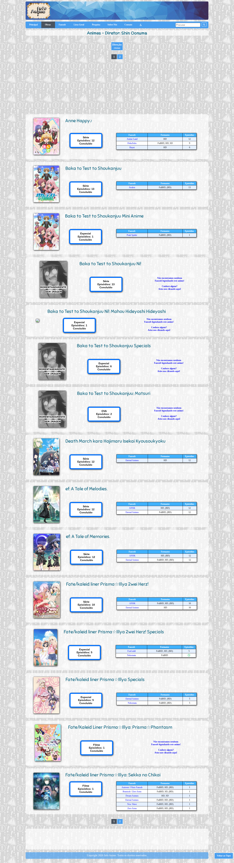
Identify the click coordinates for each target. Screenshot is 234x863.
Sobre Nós (112, 24)
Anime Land (132, 139)
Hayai (132, 147)
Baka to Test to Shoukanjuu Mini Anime (104, 216)
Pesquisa (96, 24)
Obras (48, 24)
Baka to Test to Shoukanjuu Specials (114, 346)
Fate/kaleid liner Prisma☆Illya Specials (105, 679)
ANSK (132, 508)
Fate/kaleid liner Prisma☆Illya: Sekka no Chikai (113, 775)
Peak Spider (132, 235)
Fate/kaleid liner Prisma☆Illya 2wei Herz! (107, 584)
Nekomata (131, 655)
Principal (33, 24)
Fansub (62, 24)
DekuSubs (132, 143)
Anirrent (125, 787)
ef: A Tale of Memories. (88, 536)
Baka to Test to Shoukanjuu (93, 168)
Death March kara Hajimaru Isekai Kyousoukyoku (115, 441)
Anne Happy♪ (78, 120)
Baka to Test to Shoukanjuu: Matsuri (113, 393)
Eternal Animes (132, 460)
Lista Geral (79, 24)
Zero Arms (136, 791)
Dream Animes (132, 795)
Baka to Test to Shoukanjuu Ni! (110, 264)
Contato (128, 24)
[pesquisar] (204, 24)
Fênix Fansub (136, 787)
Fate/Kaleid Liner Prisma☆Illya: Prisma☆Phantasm (120, 727)
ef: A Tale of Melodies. (86, 489)
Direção (117, 46)
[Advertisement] (117, 86)
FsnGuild (131, 651)
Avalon (132, 187)
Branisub (127, 791)
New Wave (132, 804)
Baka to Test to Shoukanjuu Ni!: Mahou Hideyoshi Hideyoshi (106, 311)
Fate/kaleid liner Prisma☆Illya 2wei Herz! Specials (114, 632)
